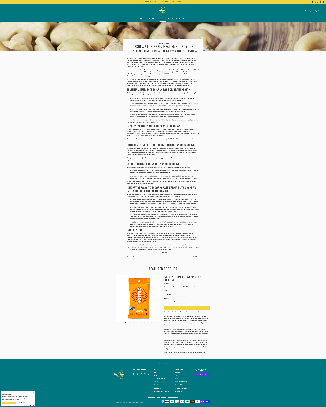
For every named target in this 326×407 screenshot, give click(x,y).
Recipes (156, 382)
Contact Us (180, 19)
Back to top (163, 363)
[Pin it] (166, 252)
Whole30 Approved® (182, 388)
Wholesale (178, 391)
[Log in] (312, 10)
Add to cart (187, 308)
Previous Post (131, 257)
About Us (157, 375)
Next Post (196, 257)
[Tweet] (163, 252)
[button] (139, 298)
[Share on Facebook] (160, 252)
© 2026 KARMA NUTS (121, 402)
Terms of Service (180, 385)
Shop (155, 372)
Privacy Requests (161, 397)
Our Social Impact (160, 378)
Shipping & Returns (181, 382)
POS (129, 402)
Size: (165, 290)
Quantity (167, 298)
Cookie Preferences (173, 397)
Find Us (171, 19)
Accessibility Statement (162, 391)
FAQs (176, 375)
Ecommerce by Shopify (138, 402)
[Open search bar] (307, 10)
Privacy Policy (151, 397)
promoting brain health (134, 122)
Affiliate (177, 372)
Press (176, 378)
